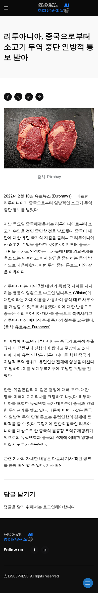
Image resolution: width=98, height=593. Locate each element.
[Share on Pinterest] (39, 97)
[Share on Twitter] (18, 97)
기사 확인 (54, 465)
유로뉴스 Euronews (32, 327)
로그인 (49, 507)
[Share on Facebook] (8, 97)
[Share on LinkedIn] (29, 97)
